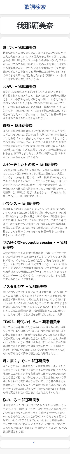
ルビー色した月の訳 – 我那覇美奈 (30, 164)
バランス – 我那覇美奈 (21, 203)
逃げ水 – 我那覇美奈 (19, 47)
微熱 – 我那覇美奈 (17, 125)
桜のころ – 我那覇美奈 (21, 399)
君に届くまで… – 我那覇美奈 (26, 360)
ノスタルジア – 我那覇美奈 (25, 286)
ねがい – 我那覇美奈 (19, 86)
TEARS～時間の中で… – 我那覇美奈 (31, 321)
